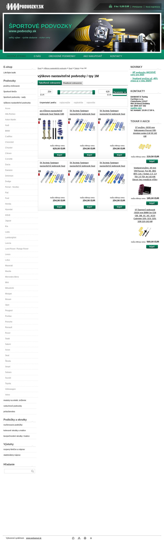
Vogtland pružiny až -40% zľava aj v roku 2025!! (144, 79)
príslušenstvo (9, 411)
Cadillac (8, 136)
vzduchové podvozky (13, 406)
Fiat (6, 193)
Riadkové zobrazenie (72, 83)
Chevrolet (9, 142)
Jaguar (8, 221)
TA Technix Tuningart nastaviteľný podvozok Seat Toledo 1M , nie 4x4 (112, 166)
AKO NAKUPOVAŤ (92, 56)
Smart (7, 367)
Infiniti (7, 215)
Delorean (9, 176)
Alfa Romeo (10, 114)
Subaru (8, 372)
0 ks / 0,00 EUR (121, 6)
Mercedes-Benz (12, 277)
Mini (7, 282)
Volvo (7, 395)
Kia (6, 226)
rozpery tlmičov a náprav (14, 449)
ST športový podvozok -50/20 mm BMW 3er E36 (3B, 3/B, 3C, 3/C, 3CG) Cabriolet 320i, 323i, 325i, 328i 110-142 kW (145, 216)
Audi (7, 125)
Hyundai (8, 209)
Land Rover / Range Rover (17, 249)
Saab (7, 338)
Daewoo (8, 170)
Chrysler (8, 148)
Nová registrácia (153, 7)
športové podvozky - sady (15, 97)
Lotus (7, 260)
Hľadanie (9, 464)
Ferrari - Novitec (12, 187)
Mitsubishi (9, 288)
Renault (8, 327)
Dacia (7, 164)
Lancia (8, 243)
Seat (7, 355)
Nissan (8, 299)
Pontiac (8, 316)
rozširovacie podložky (13, 425)
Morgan (8, 294)
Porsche (8, 322)
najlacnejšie (65, 103)
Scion (7, 350)
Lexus (7, 254)
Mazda (8, 271)
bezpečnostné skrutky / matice (17, 436)
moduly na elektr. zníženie (15, 400)
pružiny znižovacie (12, 86)
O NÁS (37, 56)
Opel (7, 305)
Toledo (76, 68)
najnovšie (91, 103)
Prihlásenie (137, 7)
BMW (7, 131)
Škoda (8, 361)
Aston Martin (10, 120)
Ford (7, 198)
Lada (7, 232)
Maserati (9, 265)
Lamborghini (10, 237)
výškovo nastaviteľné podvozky (17, 103)
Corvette (8, 159)
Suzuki (8, 378)
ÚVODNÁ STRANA (16, 56)
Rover (7, 333)
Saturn (8, 344)
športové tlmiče (10, 91)
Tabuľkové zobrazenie (50, 83)
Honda (8, 204)
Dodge (8, 181)
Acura (7, 108)
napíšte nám (136, 108)
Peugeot (8, 310)
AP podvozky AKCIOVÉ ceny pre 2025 (143, 73)
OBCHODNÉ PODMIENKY (62, 56)
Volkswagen (10, 389)
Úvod (39, 68)
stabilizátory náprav (12, 455)
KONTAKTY (116, 56)
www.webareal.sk (33, 538)
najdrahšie (78, 103)
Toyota (8, 383)
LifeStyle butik (10, 73)
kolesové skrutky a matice (15, 430)
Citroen (8, 153)
